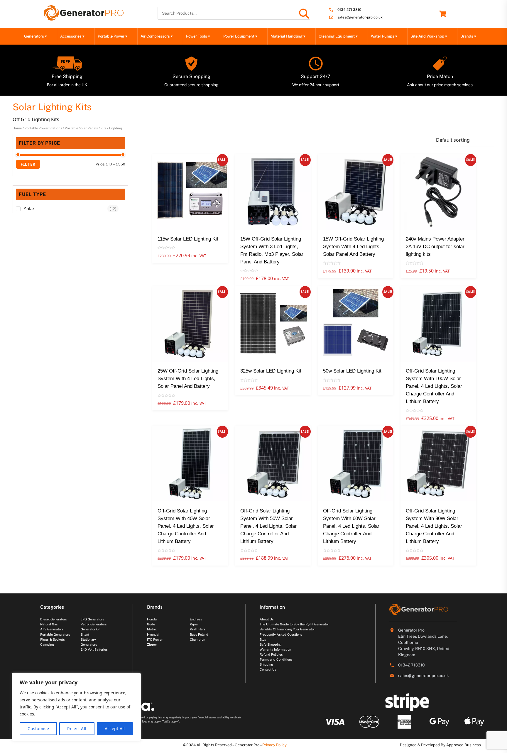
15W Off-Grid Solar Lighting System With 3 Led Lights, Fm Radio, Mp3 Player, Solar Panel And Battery (271, 250)
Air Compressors (157, 36)
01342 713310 (411, 665)
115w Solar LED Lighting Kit (188, 239)
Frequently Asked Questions (281, 634)
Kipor (194, 624)
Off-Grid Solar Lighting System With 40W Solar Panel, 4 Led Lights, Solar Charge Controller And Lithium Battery (186, 526)
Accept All (115, 728)
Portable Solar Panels (81, 128)
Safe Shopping (271, 644)
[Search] (303, 13)
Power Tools (198, 36)
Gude (151, 624)
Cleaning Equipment (338, 36)
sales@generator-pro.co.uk (360, 17)
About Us (267, 619)
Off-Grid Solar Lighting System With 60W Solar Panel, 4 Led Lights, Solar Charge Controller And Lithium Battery (351, 526)
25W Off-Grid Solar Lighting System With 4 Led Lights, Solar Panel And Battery (188, 378)
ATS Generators (52, 629)
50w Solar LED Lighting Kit (352, 371)
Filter (28, 164)
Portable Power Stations (43, 128)
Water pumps (384, 36)
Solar (29, 208)
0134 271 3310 (349, 10)
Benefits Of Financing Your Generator (287, 629)
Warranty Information (275, 649)
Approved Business (463, 745)
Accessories (72, 36)
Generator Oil (90, 629)
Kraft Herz (197, 629)
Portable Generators (55, 634)
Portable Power (112, 36)
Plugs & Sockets (52, 639)
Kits (103, 128)
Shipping (266, 664)
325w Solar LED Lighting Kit (270, 371)
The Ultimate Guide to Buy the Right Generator (294, 624)
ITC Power (155, 639)
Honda (152, 619)
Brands (468, 36)
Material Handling (288, 36)
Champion (197, 639)
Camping (47, 644)
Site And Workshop (428, 36)
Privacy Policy (274, 745)
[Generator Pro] (84, 17)
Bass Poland (199, 634)
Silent (85, 634)
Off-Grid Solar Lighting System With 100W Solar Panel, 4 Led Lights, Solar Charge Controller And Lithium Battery (434, 386)
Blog (263, 639)
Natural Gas (49, 624)
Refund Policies (271, 654)
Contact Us (268, 669)
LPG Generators (92, 619)
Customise (38, 728)
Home (17, 128)
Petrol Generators (94, 624)
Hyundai (153, 634)
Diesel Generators (53, 619)
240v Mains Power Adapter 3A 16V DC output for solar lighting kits (435, 246)
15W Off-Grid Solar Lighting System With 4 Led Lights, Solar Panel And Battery (353, 246)
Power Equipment (240, 36)
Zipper (152, 644)
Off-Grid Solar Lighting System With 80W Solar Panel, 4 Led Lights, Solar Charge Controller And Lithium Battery (434, 526)
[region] (76, 707)
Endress (196, 619)
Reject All (76, 728)
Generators (35, 36)
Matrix (152, 629)
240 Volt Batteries (94, 649)
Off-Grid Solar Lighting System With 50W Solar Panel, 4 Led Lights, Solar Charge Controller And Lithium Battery (268, 526)
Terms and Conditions (276, 659)
